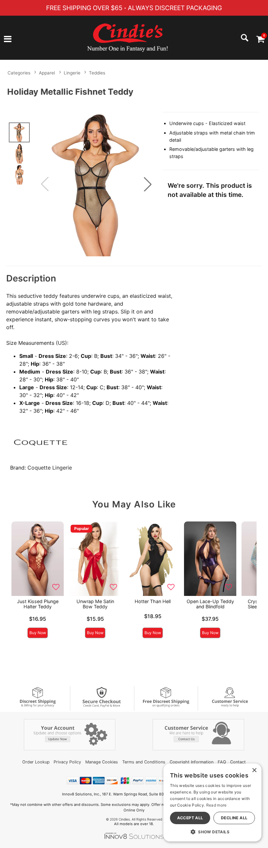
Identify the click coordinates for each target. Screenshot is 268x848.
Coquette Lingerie (49, 467)
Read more (216, 805)
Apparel (47, 72)
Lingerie (72, 72)
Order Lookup (36, 762)
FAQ (222, 762)
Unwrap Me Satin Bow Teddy (95, 604)
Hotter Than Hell (153, 601)
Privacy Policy (67, 762)
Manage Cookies (101, 762)
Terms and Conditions (143, 762)
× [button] (254, 770)
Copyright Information (191, 762)
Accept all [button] (190, 817)
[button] (7, 39)
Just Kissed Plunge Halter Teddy (38, 604)
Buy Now (37, 632)
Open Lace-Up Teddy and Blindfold (210, 604)
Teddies (97, 72)
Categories (19, 72)
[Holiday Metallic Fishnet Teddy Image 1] (96, 184)
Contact (238, 762)
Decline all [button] (234, 817)
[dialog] (212, 802)
